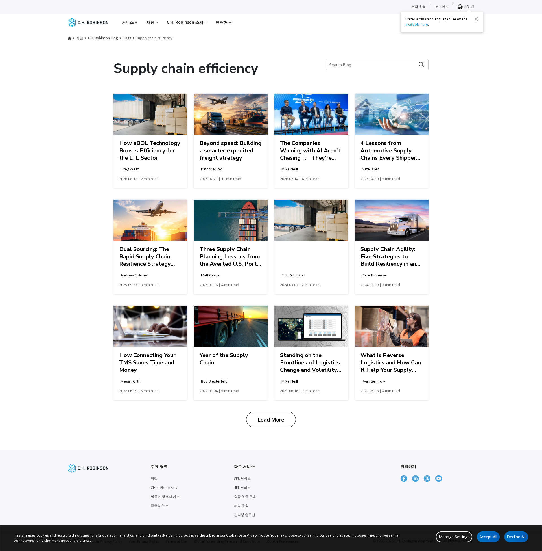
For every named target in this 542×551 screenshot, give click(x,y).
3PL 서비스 (242, 478)
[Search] (421, 64)
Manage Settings (454, 536)
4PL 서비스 (242, 487)
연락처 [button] (222, 22)
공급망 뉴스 (160, 505)
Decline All (516, 536)
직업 (154, 478)
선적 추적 (418, 6)
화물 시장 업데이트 (165, 496)
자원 (79, 38)
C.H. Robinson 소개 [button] (186, 22)
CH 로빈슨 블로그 (164, 487)
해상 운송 (241, 505)
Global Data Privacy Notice (247, 535)
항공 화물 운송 (245, 496)
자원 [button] (150, 22)
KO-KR (469, 6)
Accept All (488, 536)
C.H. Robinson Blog (103, 38)
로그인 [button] (440, 6)
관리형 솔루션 (244, 514)
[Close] (476, 18)
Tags (127, 38)
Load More (271, 419)
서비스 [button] (128, 22)
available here (416, 24)
